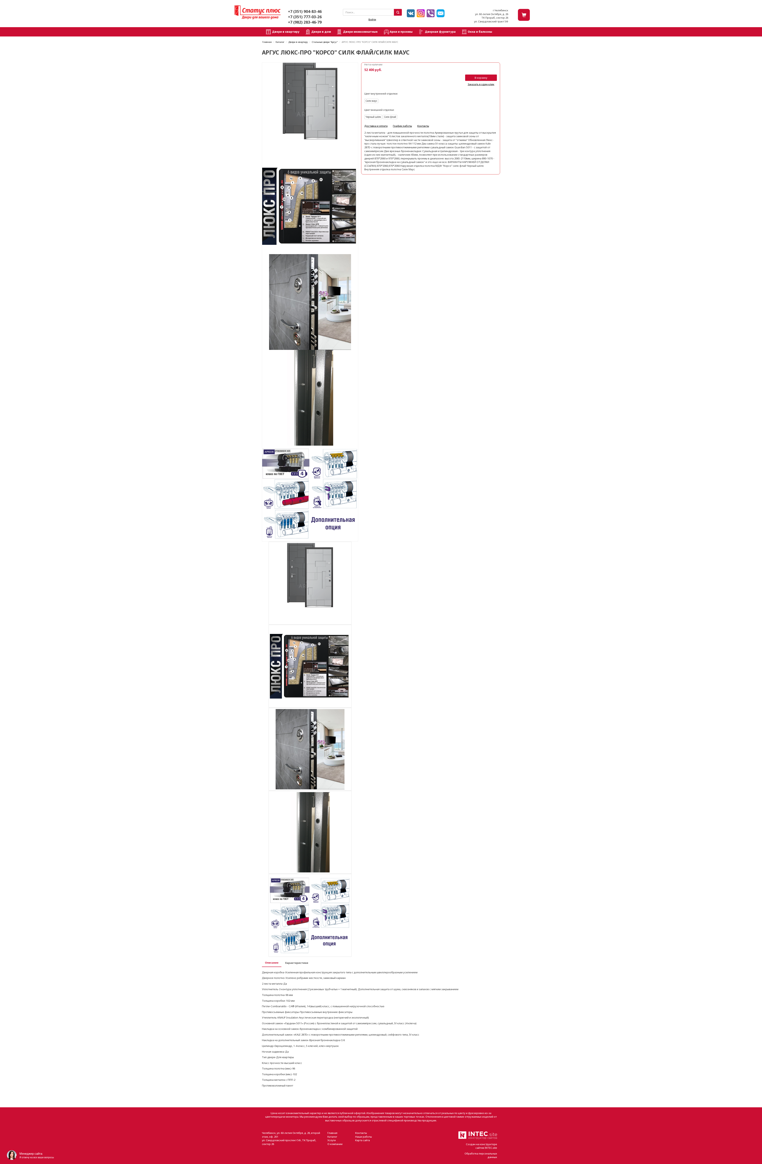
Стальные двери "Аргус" (325, 41)
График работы (402, 126)
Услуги (331, 1140)
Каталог (280, 41)
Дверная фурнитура (440, 32)
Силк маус (371, 100)
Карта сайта (362, 1140)
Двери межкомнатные (360, 32)
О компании (335, 1144)
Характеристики (296, 963)
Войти (372, 19)
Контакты (423, 126)
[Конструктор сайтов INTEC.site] (477, 1138)
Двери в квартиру (285, 32)
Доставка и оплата (376, 126)
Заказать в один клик (481, 84)
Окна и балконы (480, 32)
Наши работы (363, 1136)
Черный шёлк (373, 117)
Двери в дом (321, 32)
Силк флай (390, 117)
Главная (267, 41)
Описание (271, 962)
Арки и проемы (401, 32)
